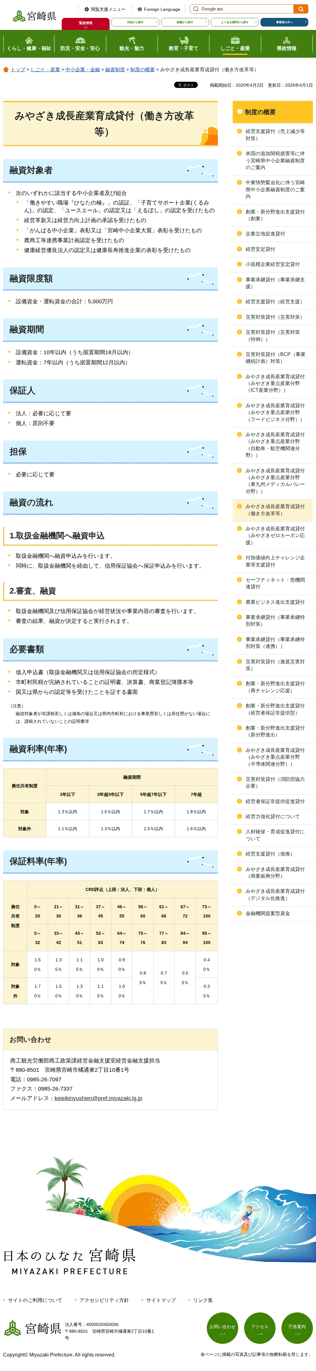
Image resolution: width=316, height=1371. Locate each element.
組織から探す (185, 22)
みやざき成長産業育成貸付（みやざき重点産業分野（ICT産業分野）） (275, 383)
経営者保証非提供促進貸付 (275, 801)
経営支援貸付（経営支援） (275, 301)
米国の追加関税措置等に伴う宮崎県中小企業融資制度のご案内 (275, 160)
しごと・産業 (45, 69)
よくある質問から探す (235, 22)
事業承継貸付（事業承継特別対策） (275, 621)
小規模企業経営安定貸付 (273, 264)
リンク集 (203, 1300)
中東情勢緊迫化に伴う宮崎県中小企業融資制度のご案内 (275, 189)
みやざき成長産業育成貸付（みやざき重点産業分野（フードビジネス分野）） (275, 412)
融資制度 (115, 69)
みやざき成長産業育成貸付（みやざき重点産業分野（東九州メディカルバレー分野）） (275, 481)
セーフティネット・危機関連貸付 (275, 583)
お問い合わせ (222, 1326)
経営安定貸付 (260, 249)
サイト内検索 (195, 9)
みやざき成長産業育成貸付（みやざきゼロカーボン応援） (275, 535)
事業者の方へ (284, 22)
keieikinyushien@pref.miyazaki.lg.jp (98, 1098)
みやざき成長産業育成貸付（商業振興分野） (275, 873)
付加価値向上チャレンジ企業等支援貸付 (275, 561)
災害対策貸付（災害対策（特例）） (273, 335)
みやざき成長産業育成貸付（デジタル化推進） (275, 894)
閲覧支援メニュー (108, 9)
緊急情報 (86, 23)
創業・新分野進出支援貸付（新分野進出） (275, 731)
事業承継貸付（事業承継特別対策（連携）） (275, 643)
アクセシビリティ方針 (104, 1300)
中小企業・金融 (82, 69)
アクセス (259, 1326)
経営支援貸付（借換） (270, 853)
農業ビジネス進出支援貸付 (275, 602)
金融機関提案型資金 (268, 913)
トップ (17, 69)
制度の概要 (142, 69)
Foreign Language (162, 9)
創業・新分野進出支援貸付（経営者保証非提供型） (275, 709)
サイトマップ (161, 1300)
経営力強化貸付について (273, 816)
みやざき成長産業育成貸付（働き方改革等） (275, 510)
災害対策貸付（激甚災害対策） (275, 665)
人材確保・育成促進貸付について (275, 835)
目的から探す (135, 22)
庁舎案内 (297, 1326)
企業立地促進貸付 (265, 233)
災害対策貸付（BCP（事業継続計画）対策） (276, 358)
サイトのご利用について (35, 1300)
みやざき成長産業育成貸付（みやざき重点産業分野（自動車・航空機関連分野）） (275, 445)
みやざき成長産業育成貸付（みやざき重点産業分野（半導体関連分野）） (275, 757)
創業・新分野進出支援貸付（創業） (275, 215)
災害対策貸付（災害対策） (275, 317)
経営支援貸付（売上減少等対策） (275, 135)
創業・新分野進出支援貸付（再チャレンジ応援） (275, 687)
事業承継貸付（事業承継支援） (275, 283)
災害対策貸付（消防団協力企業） (275, 783)
